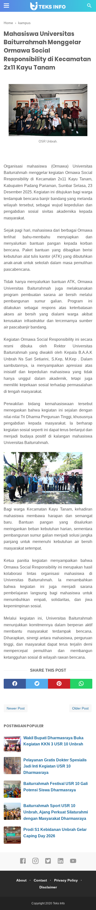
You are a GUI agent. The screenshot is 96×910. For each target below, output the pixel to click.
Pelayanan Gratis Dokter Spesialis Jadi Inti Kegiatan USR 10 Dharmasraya (55, 766)
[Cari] (89, 7)
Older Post (80, 708)
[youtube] (73, 863)
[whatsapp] (81, 684)
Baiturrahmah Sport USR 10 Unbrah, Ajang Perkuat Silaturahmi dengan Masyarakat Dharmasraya (55, 812)
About (21, 880)
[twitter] (37, 684)
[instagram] (35, 863)
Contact (40, 880)
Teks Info (59, 903)
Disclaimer (48, 887)
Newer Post (16, 708)
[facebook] (15, 684)
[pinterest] (59, 684)
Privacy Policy (66, 880)
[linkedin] (60, 863)
